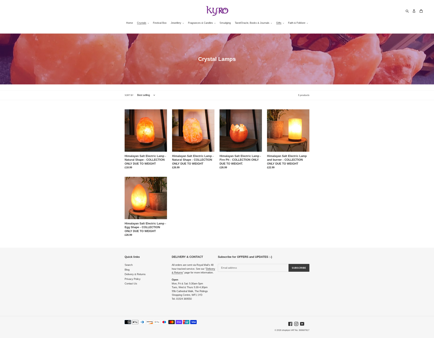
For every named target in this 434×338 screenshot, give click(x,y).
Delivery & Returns (135, 274)
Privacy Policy (133, 278)
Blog (127, 269)
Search (129, 264)
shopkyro (286, 330)
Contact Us (131, 283)
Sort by (129, 95)
